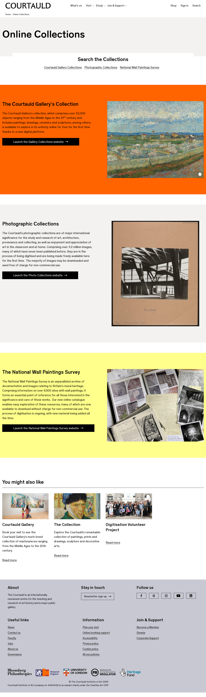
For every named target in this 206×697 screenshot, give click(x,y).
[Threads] (154, 596)
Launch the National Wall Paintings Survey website (46, 428)
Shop (174, 5)
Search (196, 5)
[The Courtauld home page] (28, 6)
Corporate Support (148, 638)
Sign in (184, 5)
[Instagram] (166, 596)
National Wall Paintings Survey (139, 67)
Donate (141, 632)
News (11, 627)
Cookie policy (90, 649)
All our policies (91, 654)
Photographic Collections (100, 67)
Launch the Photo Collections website (38, 275)
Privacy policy (90, 643)
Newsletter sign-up (95, 596)
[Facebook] (141, 596)
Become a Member (148, 627)
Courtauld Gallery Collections (63, 67)
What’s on (76, 5)
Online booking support (96, 632)
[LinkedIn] (191, 596)
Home (8, 14)
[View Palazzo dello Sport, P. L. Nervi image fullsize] (155, 273)
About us (13, 649)
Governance (15, 654)
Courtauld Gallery (18, 524)
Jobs (10, 643)
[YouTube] (178, 596)
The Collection (67, 524)
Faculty (12, 638)
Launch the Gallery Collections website (38, 142)
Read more (9, 560)
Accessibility (90, 638)
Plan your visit (91, 627)
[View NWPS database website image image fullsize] (155, 405)
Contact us (14, 632)
